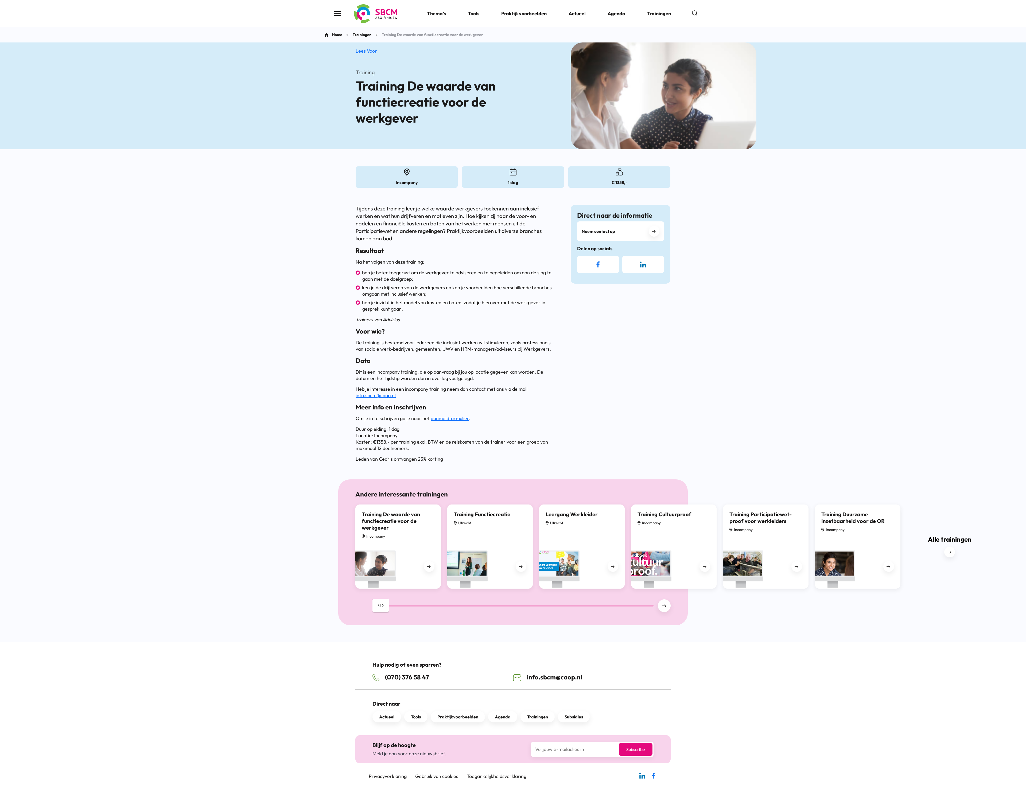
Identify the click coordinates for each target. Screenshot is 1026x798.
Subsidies (574, 716)
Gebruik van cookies (436, 776)
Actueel (577, 13)
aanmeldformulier (450, 418)
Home (337, 34)
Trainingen (659, 13)
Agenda (616, 13)
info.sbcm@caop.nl (376, 395)
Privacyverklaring (388, 776)
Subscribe (635, 749)
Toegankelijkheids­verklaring (496, 776)
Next (664, 605)
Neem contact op (598, 231)
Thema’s (436, 13)
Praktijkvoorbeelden (524, 13)
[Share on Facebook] (598, 264)
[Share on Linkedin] (643, 264)
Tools (473, 13)
